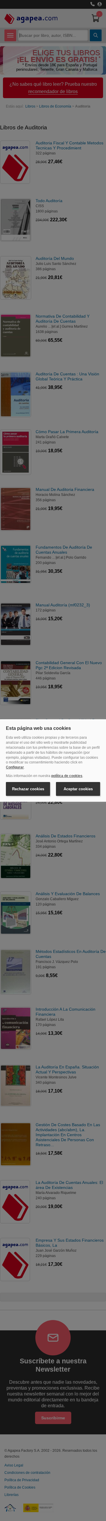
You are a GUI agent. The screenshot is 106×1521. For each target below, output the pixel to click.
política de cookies (66, 776)
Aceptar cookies (78, 789)
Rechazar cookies (28, 789)
